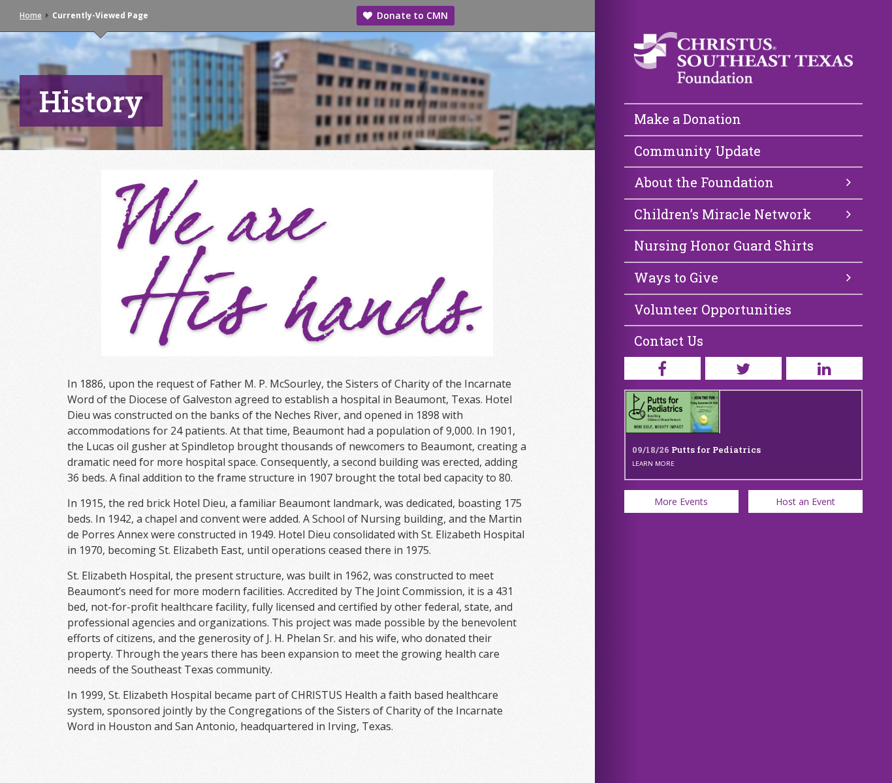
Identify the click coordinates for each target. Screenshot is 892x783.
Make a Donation (687, 118)
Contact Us (668, 340)
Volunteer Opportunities (712, 309)
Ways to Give (676, 277)
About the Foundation (704, 182)
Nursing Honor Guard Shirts (724, 245)
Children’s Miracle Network (723, 214)
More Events (681, 501)
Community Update (697, 150)
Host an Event (805, 501)
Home (31, 15)
